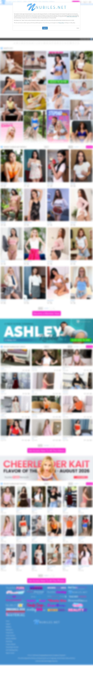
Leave (78, 28)
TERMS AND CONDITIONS (72, 16)
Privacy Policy (61, 22)
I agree (45, 28)
